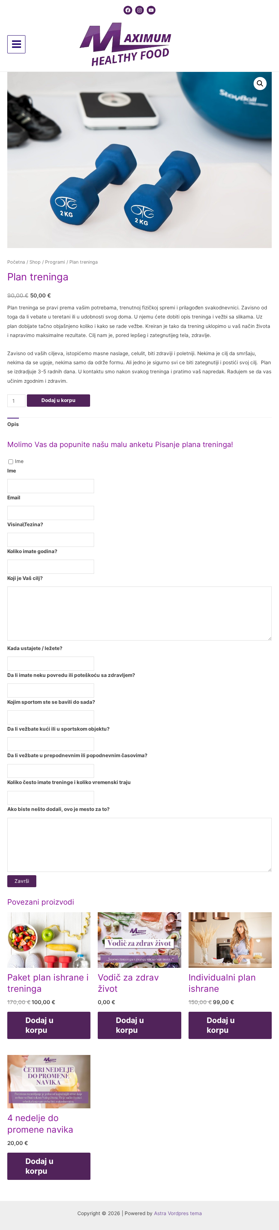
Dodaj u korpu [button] (39, 1025)
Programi (55, 262)
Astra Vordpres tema (178, 1213)
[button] (260, 83)
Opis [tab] (13, 424)
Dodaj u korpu (58, 400)
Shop (35, 262)
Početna (16, 262)
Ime (19, 461)
